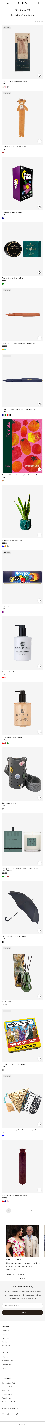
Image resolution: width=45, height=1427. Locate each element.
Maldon (4, 1342)
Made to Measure (8, 1361)
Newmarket (6, 1346)
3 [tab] (24, 1278)
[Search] (42, 3)
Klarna (4, 1372)
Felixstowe (5, 1331)
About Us (5, 1390)
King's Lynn (6, 1338)
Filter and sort (10, 22)
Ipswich (5, 1334)
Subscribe (22, 1312)
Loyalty (4, 1368)
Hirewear (5, 1357)
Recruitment (6, 1398)
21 (31, 1210)
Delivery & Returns (8, 1387)
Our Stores (6, 1326)
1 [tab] (20, 1278)
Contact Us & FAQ (8, 1383)
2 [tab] (22, 1278)
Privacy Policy (7, 1394)
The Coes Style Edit (9, 1402)
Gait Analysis (6, 1364)
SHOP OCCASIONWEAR (15, 1274)
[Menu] (3, 3)
